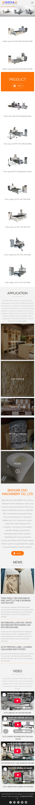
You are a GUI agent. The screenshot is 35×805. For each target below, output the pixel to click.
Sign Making (17, 378)
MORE (19, 86)
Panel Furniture (18, 406)
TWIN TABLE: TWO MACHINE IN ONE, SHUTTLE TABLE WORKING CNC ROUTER (16, 600)
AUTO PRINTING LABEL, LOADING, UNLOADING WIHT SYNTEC (16, 648)
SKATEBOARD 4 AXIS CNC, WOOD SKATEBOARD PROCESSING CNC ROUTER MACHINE (16, 625)
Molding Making (17, 433)
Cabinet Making (17, 341)
